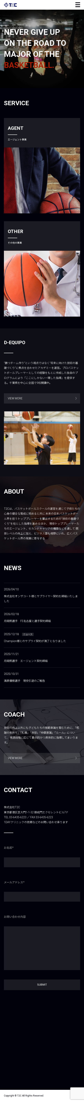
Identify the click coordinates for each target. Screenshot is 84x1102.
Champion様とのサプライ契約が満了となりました (35, 641)
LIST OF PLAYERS (22, 185)
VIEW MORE (15, 398)
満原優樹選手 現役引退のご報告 (24, 680)
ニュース (27, 634)
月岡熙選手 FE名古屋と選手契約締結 (27, 621)
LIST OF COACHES (23, 195)
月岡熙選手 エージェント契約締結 (26, 660)
